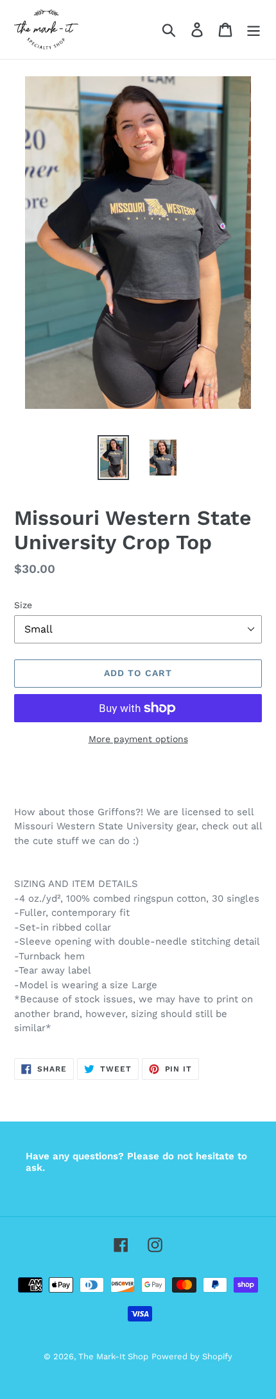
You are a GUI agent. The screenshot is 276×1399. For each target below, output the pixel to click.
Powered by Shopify (191, 1356)
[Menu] (253, 29)
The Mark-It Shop (113, 1356)
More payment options (138, 739)
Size (23, 605)
